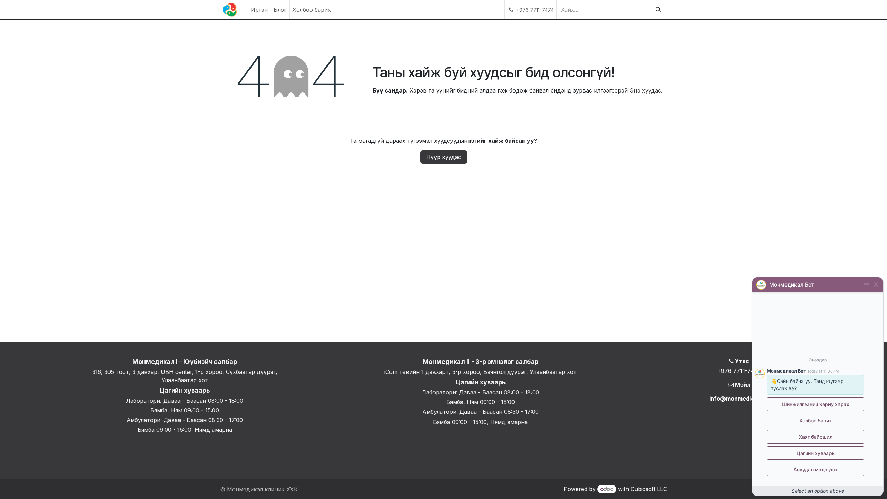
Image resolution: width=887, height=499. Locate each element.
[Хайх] (658, 9)
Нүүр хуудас (443, 157)
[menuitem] (259, 9)
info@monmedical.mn (739, 398)
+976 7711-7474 (739, 370)
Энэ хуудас (645, 90)
